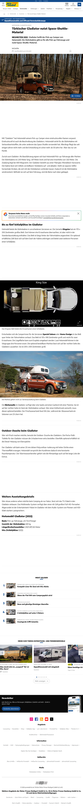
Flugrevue (55, 797)
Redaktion (42, 751)
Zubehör (43, 8)
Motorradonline (27, 803)
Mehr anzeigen (40, 681)
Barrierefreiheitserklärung (62, 745)
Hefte (40, 1)
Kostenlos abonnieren (11, 709)
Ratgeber (68, 8)
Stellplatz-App (30, 729)
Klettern (63, 797)
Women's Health (66, 803)
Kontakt (5, 745)
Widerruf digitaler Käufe (54, 751)
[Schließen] (78, 213)
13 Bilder (77, 96)
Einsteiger (15, 8)
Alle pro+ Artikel (7, 8)
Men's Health (16, 803)
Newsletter (15, 729)
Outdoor (36, 803)
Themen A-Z (75, 729)
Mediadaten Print (48, 772)
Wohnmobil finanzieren (47, 734)
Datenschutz (35, 745)
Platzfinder (49, 8)
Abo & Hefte (10, 761)
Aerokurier (9, 797)
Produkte (46, 1)
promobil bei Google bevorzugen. (53, 218)
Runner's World (54, 803)
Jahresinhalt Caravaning (69, 761)
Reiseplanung (59, 8)
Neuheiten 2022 (20, 37)
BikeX (32, 797)
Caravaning (6, 729)
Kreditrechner (33, 734)
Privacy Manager (47, 745)
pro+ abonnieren (42, 729)
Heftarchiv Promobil (23, 761)
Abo (36, 1)
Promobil (44, 803)
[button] (41, 77)
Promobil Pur (53, 729)
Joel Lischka (15, 48)
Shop (22, 729)
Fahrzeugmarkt (78, 8)
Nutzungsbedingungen (22, 745)
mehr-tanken (72, 797)
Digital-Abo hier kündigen (29, 751)
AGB (11, 745)
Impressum (75, 745)
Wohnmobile (23, 8)
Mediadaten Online (35, 772)
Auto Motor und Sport (21, 797)
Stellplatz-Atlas (64, 729)
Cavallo (48, 797)
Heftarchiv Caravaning (38, 761)
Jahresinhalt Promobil (53, 761)
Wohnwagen (34, 8)
